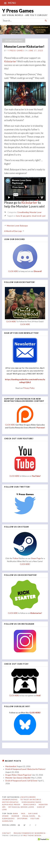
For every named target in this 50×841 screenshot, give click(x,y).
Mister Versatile (10, 802)
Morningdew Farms (31, 802)
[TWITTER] (24, 825)
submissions (8, 818)
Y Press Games (18, 10)
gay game (27, 216)
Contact (6, 833)
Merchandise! (11, 766)
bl (21, 216)
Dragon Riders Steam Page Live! (18, 775)
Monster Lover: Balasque (17, 225)
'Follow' (16, 558)
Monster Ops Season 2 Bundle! (18, 778)
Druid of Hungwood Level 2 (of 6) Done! (21, 781)
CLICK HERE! (25, 564)
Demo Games (29, 804)
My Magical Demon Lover (21, 807)
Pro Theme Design (32, 835)
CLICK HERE (13, 271)
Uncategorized (28, 797)
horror (15, 816)
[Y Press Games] (25, 29)
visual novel (36, 216)
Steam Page (36, 558)
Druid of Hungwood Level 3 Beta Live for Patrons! (25, 769)
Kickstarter (10, 61)
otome (5, 816)
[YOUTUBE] (19, 825)
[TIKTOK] (30, 825)
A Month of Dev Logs (13, 231)
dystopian (22, 818)
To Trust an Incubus (30, 799)
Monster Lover (36, 212)
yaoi (43, 216)
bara (18, 216)
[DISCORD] (36, 825)
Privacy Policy (29, 388)
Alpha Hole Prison (11, 804)
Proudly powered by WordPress (29, 833)
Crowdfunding (13, 40)
